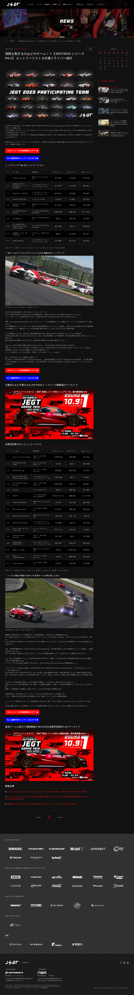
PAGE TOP (130, 986)
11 (109, 60)
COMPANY (25, 962)
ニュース (31, 4)
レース (39, 4)
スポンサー (90, 4)
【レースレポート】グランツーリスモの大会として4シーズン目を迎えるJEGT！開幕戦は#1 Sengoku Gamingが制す (46, 791)
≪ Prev (38, 817)
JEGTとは (80, 4)
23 (100, 66)
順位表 (47, 4)
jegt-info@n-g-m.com (55, 980)
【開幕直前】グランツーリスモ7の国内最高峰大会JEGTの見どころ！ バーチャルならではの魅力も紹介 (41, 804)
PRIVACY (52, 975)
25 (109, 66)
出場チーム (56, 4)
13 (118, 60)
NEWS (12, 41)
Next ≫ (60, 817)
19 (113, 63)
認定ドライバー (68, 4)
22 (126, 63)
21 (122, 63)
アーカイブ (100, 4)
